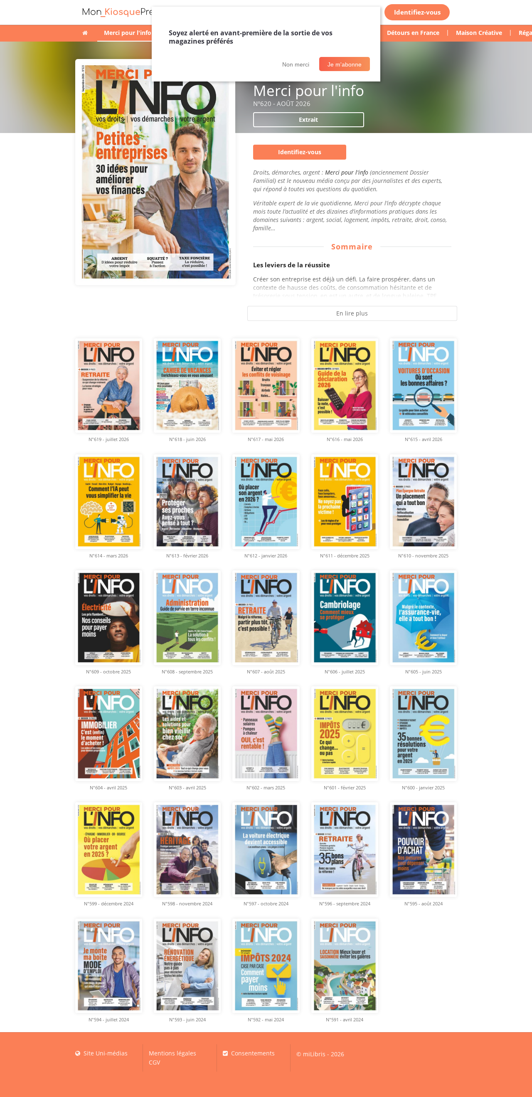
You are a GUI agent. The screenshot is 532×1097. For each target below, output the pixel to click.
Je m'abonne (345, 64)
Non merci (295, 64)
